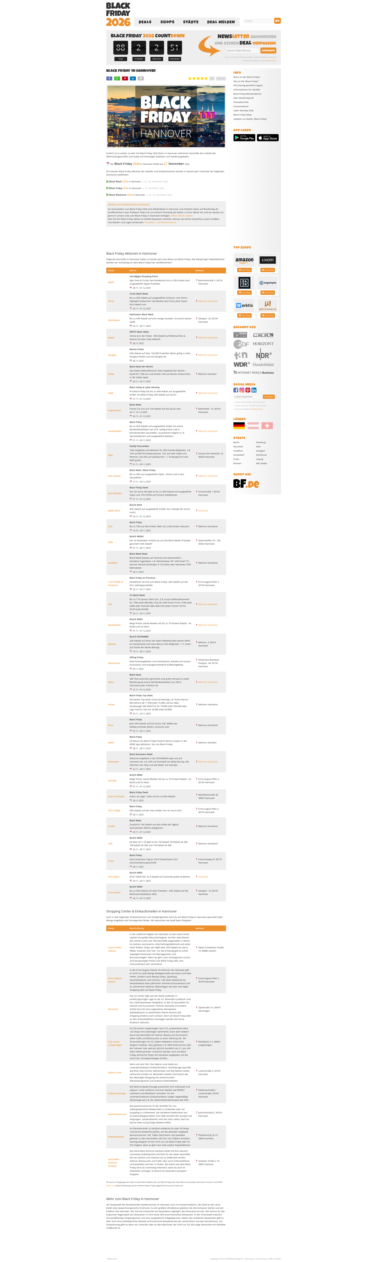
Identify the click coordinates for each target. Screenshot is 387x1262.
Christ (111, 301)
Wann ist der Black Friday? (246, 77)
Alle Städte (261, 463)
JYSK (110, 526)
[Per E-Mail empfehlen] (141, 78)
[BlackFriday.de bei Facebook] (236, 391)
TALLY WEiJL (114, 810)
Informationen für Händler (246, 89)
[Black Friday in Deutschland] (240, 428)
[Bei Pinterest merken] (125, 78)
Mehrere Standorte (208, 301)
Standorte (203, 510)
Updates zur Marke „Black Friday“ (250, 119)
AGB (271, 1258)
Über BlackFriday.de (243, 98)
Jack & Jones (114, 475)
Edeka (111, 374)
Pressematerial (241, 106)
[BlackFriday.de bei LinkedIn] (255, 391)
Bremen (237, 463)
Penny (111, 704)
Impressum (249, 1258)
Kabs (110, 542)
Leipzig (259, 459)
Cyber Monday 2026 (243, 110)
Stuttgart (260, 450)
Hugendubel (114, 410)
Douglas (112, 354)
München (238, 446)
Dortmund (261, 454)
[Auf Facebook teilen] (109, 78)
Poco (110, 725)
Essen (236, 459)
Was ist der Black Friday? (245, 81)
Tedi (110, 843)
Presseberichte (241, 102)
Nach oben (112, 1258)
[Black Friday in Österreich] (253, 428)
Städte (191, 22)
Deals (145, 22)
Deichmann (114, 320)
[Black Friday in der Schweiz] (266, 428)
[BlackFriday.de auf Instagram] (242, 391)
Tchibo (111, 826)
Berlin (236, 442)
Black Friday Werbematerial (247, 94)
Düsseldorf (238, 454)
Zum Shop (246, 270)
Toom (111, 861)
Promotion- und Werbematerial (160, 222)
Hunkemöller (115, 431)
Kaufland (112, 562)
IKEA (110, 455)
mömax (112, 644)
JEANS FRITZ (114, 510)
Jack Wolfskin (115, 493)
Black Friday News (242, 114)
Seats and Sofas (116, 796)
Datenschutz (270, 60)
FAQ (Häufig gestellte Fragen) (248, 85)
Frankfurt (238, 450)
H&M (110, 393)
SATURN (112, 780)
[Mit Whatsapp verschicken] (117, 78)
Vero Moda (113, 876)
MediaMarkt (114, 625)
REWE (111, 742)
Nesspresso (114, 663)
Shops (168, 22)
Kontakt (278, 1258)
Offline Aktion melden (182, 215)
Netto (111, 682)
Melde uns (110, 1185)
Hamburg (261, 442)
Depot (111, 337)
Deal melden (221, 22)
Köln (258, 446)
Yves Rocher (114, 892)
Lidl (110, 604)
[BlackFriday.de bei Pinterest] (249, 391)
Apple (111, 282)
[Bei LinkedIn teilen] (133, 78)
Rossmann (113, 761)
